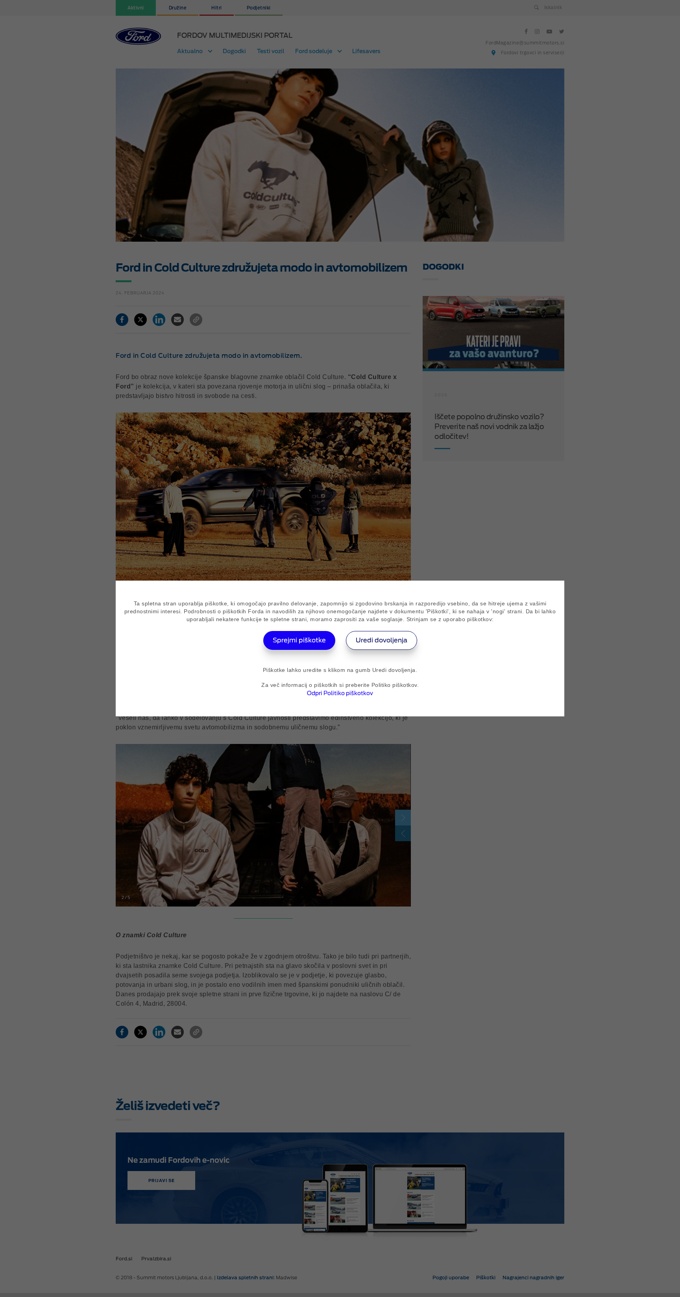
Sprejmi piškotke (299, 640)
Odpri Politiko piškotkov (340, 693)
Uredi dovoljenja (381, 640)
